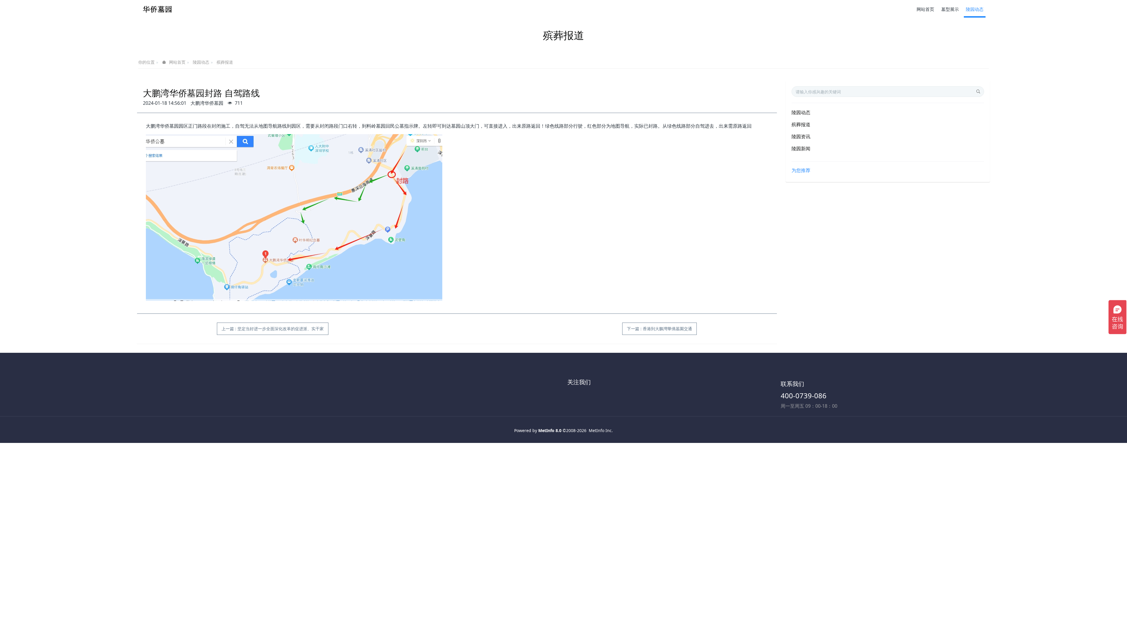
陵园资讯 (801, 136)
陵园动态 (201, 62)
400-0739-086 (803, 395)
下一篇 (659, 328)
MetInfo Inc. (601, 430)
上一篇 (273, 328)
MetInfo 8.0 (549, 430)
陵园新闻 (801, 148)
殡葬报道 (225, 62)
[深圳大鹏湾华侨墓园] (159, 9)
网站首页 (925, 9)
